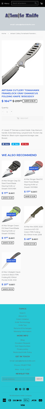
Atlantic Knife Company (23, 395)
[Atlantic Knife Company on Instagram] (24, 389)
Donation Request (22, 343)
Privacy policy (22, 349)
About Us (22, 316)
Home (4, 33)
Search (22, 313)
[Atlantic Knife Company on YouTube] (28, 389)
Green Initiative (22, 319)
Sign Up (39, 379)
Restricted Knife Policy (22, 352)
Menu (6, 3)
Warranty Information (22, 331)
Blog (22, 340)
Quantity (5, 108)
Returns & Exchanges (22, 328)
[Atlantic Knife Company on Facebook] (16, 389)
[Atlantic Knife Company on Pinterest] (20, 389)
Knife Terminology (22, 322)
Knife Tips (23, 325)
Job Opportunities (22, 346)
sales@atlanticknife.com (25, 361)
